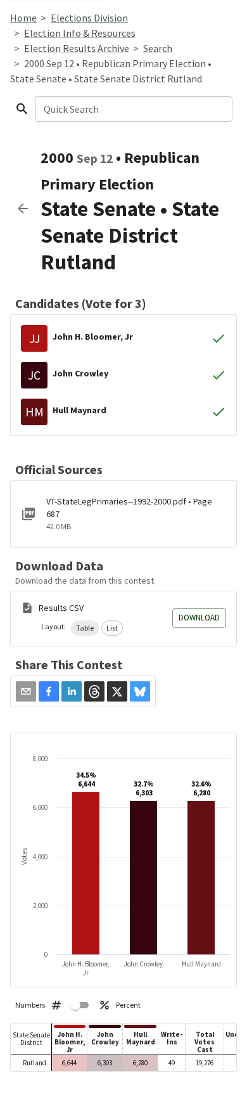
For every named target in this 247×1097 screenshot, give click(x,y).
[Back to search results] (22, 208)
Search (157, 48)
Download (199, 617)
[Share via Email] (26, 691)
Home (23, 17)
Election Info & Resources (80, 33)
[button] (85, 628)
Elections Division (89, 17)
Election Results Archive (76, 48)
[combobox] (133, 109)
